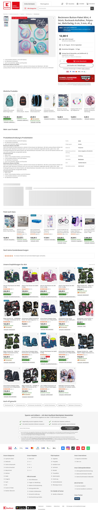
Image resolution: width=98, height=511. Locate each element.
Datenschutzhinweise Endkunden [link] (85, 476)
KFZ (6, 485)
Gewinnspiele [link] (56, 476)
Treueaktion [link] (56, 473)
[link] (44, 4)
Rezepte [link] (55, 470)
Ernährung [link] (55, 479)
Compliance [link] (48, 506)
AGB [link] (63, 506)
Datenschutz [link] (57, 506)
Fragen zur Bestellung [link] (34, 482)
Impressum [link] (40, 506)
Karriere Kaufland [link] (80, 486)
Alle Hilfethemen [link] (33, 479)
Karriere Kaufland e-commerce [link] (84, 489)
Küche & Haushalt (10, 467)
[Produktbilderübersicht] (6, 36)
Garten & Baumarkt (10, 464)
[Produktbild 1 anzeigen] (6, 18)
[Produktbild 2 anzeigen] (6, 24)
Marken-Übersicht (10, 490)
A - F (30, 461)
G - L (30, 464)
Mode (6, 476)
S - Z (30, 470)
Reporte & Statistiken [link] (81, 458)
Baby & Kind (8, 470)
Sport (6, 482)
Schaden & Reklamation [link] (35, 491)
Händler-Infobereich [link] (58, 494)
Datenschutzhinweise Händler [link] (84, 473)
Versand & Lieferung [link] (34, 494)
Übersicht (31, 458)
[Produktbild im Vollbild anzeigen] (33, 36)
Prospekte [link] (55, 461)
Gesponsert (5, 108)
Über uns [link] (78, 461)
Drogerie (7, 479)
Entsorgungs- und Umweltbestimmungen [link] (76, 506)
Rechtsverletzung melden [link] (35, 497)
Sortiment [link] (55, 467)
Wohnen (7, 473)
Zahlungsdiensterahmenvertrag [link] (84, 471)
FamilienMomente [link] (57, 482)
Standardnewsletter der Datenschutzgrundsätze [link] (35, 433)
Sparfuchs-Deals (9, 458)
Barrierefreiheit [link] (41, 509)
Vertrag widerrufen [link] (34, 488)
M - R (30, 467)
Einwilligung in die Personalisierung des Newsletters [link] (42, 438)
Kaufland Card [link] (56, 464)
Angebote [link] (55, 458)
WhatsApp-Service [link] (57, 485)
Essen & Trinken (9, 488)
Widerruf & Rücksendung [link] (35, 485)
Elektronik (7, 461)
